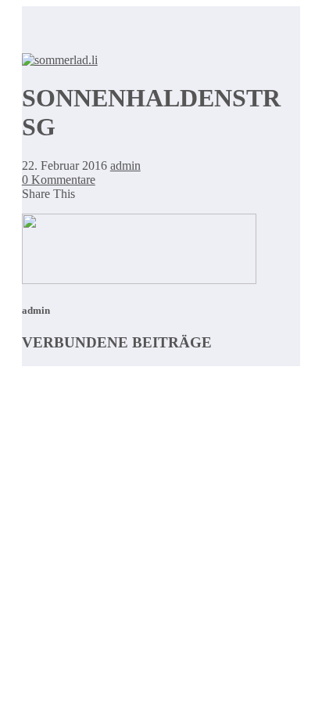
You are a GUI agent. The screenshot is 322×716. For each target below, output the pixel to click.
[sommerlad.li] (60, 60)
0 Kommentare (58, 179)
